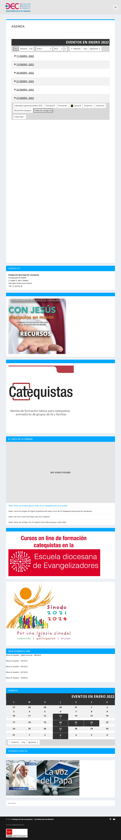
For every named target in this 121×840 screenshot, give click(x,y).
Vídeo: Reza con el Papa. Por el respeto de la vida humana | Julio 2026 (37, 522)
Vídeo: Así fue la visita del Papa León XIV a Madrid (29, 517)
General (77, 105)
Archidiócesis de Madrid (44, 819)
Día (30, 48)
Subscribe (18, 116)
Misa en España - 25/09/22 (16, 678)
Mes (16, 48)
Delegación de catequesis (22, 819)
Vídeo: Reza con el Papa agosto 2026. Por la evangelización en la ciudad (37, 506)
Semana (23, 48)
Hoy (85, 48)
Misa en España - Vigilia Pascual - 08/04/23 (23, 655)
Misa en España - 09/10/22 (16, 666)
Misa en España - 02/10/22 (16, 672)
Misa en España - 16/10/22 (16, 661)
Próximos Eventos (17, 751)
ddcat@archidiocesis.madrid (20, 283)
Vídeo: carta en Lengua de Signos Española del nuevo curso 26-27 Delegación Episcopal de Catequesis (50, 511)
